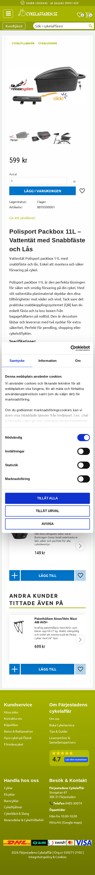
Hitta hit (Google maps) (65, 822)
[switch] (83, 451)
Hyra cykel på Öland (17, 738)
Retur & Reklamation (18, 731)
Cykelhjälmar (13, 807)
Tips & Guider (58, 731)
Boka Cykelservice (61, 725)
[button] (80, 15)
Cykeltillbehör (34, 820)
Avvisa (48, 524)
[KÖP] (42, 190)
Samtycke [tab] (17, 361)
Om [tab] (78, 361)
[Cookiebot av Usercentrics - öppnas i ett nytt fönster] (70, 348)
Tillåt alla (47, 498)
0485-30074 (73, 803)
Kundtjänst (14, 26)
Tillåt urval (47, 511)
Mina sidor (11, 712)
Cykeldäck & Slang (16, 813)
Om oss (54, 719)
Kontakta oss (13, 718)
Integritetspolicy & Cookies (47, 857)
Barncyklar (11, 801)
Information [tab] (47, 361)
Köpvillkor (11, 725)
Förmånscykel (13, 744)
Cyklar (8, 788)
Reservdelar (12, 820)
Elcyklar (9, 794)
